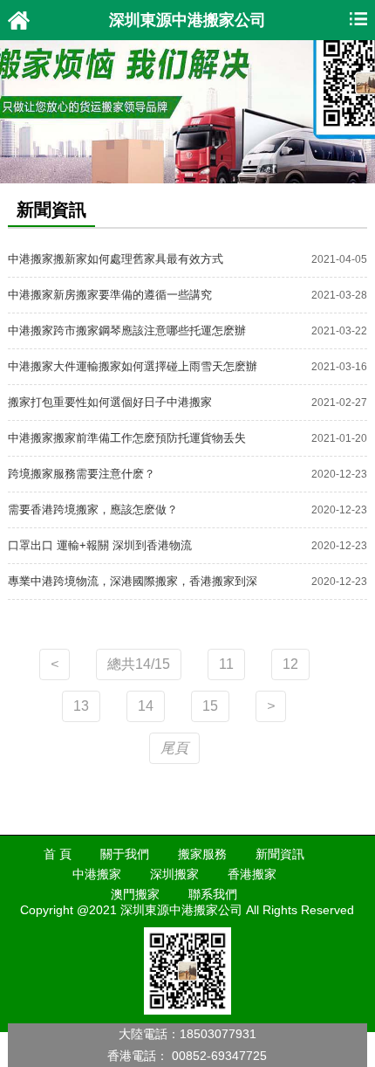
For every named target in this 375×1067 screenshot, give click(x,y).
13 (81, 706)
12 (290, 664)
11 (226, 664)
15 (210, 706)
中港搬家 (96, 874)
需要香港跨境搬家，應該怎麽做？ (93, 509)
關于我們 (124, 854)
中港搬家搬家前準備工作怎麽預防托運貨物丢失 (127, 437)
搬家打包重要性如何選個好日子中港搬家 (110, 402)
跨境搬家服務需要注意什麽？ (81, 473)
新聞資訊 (280, 854)
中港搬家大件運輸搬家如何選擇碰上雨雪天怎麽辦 (132, 366)
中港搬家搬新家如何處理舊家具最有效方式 (115, 258)
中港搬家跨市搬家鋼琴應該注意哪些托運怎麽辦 (127, 330)
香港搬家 (252, 874)
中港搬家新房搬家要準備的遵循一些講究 (110, 294)
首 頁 (58, 854)
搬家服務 (202, 854)
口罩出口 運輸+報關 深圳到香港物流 (100, 545)
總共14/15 (138, 664)
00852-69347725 (219, 1056)
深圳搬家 (174, 874)
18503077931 (218, 1034)
